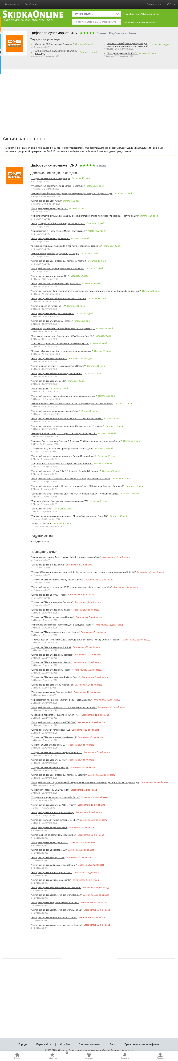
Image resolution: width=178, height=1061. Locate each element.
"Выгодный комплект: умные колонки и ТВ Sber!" (55, 820)
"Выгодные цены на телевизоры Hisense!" (52, 321)
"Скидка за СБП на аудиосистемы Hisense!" (52, 617)
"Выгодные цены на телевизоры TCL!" (50, 276)
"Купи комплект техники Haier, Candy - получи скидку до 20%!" (61, 700)
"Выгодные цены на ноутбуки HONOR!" (50, 238)
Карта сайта (43, 1044)
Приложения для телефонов (142, 1044)
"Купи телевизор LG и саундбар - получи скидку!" (55, 253)
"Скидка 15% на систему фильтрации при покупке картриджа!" (62, 351)
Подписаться (154, 4)
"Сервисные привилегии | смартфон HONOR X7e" (55, 715)
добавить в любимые (124, 33)
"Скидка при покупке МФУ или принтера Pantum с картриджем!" (62, 449)
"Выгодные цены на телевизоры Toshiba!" (51, 655)
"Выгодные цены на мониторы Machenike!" (52, 685)
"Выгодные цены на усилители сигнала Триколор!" (56, 887)
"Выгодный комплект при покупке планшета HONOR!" (57, 268)
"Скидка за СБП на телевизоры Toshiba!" (51, 647)
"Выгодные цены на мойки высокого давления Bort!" (56, 373)
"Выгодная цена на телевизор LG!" (48, 306)
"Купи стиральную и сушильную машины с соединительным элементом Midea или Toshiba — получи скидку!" (85, 216)
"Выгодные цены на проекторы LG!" (49, 850)
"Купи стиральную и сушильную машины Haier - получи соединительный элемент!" (72, 403)
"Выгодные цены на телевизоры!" (47, 565)
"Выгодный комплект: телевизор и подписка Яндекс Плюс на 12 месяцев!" (67, 426)
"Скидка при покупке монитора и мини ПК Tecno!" (55, 797)
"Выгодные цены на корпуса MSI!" (47, 857)
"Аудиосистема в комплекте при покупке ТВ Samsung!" (56, 52)
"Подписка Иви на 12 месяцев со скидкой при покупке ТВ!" (59, 501)
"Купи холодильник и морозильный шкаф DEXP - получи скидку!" (63, 328)
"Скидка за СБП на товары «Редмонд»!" (54, 44)
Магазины (89, 1058)
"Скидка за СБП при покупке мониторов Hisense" (55, 632)
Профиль (160, 1058)
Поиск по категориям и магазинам (139, 22)
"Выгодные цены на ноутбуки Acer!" (48, 595)
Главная (17, 1058)
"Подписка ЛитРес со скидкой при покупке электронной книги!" (62, 463)
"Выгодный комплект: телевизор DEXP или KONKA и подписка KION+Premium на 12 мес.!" (75, 494)
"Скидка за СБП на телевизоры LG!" (49, 745)
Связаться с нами (89, 1044)
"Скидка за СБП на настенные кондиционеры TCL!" (56, 752)
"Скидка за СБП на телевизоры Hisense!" (51, 662)
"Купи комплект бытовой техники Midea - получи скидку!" (59, 231)
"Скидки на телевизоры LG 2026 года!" (50, 790)
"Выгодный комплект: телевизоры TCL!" (50, 730)
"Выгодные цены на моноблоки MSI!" (49, 358)
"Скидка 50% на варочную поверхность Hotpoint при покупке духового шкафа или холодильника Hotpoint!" (83, 572)
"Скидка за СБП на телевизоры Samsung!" (52, 602)
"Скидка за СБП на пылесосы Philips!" (49, 767)
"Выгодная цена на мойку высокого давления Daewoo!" (58, 366)
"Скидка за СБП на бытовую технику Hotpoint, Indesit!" (57, 580)
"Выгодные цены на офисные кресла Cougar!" (54, 865)
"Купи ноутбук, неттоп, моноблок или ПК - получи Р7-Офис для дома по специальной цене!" (76, 441)
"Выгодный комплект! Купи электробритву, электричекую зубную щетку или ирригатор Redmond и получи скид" (86, 291)
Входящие (125, 1058)
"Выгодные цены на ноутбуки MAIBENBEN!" (52, 313)
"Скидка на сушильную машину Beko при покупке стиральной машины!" (66, 246)
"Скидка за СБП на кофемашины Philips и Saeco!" (55, 677)
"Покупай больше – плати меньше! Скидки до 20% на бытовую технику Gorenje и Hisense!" (76, 640)
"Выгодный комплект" (41, 509)
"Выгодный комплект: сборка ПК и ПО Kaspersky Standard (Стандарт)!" (66, 471)
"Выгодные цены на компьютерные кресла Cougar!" (56, 925)
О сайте (65, 1044)
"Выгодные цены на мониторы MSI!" (49, 760)
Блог (112, 1044)
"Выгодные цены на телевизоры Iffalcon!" (51, 610)
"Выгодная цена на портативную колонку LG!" (53, 835)
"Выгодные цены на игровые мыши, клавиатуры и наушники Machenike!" (67, 418)
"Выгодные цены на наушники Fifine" (49, 827)
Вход (172, 4)
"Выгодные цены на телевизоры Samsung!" (52, 812)
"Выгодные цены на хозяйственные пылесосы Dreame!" (59, 775)
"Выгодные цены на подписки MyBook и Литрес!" (55, 902)
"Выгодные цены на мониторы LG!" (48, 381)
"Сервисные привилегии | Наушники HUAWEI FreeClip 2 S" (60, 343)
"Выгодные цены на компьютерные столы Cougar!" (56, 895)
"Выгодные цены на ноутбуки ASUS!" (49, 842)
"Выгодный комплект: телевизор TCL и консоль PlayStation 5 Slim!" (64, 707)
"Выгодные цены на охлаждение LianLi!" (51, 880)
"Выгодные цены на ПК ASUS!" (122, 53)
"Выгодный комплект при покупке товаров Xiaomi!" (56, 283)
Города (22, 1044)
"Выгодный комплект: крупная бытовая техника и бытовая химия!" (64, 396)
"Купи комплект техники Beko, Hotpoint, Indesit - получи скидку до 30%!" (66, 557)
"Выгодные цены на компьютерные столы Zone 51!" (56, 910)
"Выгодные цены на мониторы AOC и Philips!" (53, 805)
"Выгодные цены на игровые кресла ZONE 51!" (54, 917)
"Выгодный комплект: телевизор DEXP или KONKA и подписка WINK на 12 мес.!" (70, 478)
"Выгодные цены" (39, 388)
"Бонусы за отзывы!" (41, 523)
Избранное (57, 1056)
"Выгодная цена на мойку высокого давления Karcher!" (58, 223)
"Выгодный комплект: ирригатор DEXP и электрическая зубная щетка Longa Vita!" (71, 587)
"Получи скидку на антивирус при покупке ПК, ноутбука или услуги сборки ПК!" (69, 516)
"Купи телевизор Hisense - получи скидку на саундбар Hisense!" (62, 625)
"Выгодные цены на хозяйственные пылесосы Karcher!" (58, 261)
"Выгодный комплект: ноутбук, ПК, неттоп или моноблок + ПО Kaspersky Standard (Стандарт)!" (77, 486)
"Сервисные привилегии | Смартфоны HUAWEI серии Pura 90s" (62, 336)
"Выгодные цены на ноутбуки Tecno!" (49, 208)
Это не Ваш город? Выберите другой (141, 14)
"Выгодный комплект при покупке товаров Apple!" (55, 411)
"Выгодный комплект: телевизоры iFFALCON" (53, 722)
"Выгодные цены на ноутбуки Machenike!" (51, 692)
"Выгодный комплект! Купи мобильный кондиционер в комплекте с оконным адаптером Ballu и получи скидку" (85, 782)
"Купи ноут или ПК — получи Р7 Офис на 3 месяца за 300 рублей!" (64, 433)
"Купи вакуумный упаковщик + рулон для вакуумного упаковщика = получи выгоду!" (127, 44)
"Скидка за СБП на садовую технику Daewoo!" (53, 737)
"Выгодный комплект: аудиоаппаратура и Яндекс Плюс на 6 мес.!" (63, 456)
